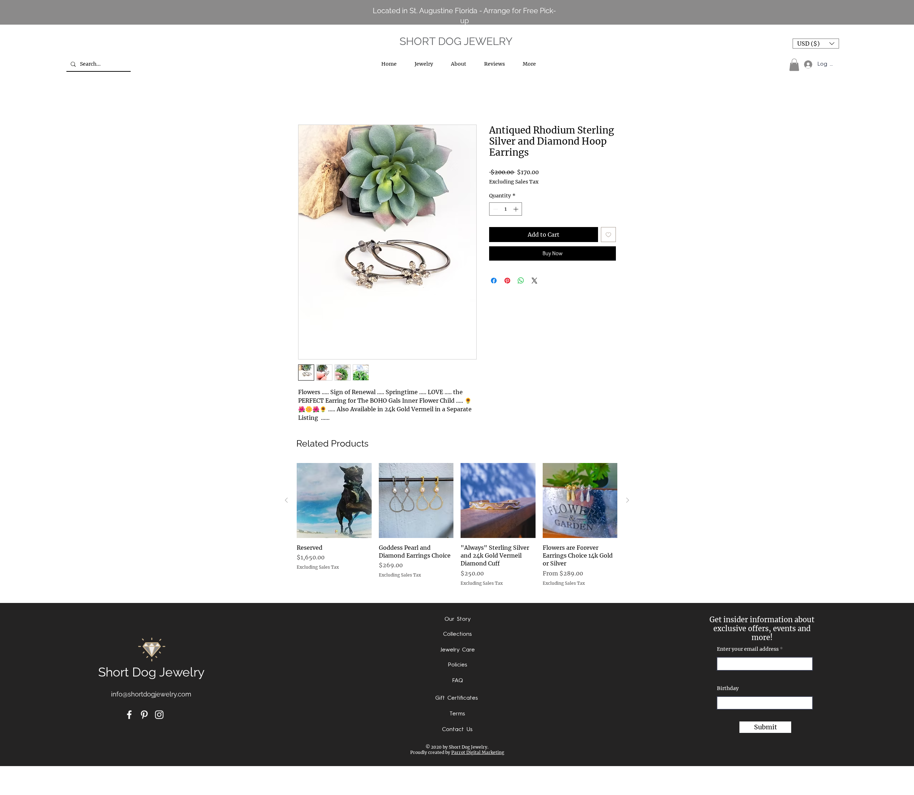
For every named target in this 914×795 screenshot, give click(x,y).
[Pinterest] (144, 714)
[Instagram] (159, 714)
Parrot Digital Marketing (477, 752)
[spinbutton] (505, 209)
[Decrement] (494, 209)
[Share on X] (534, 280)
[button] (816, 44)
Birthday (728, 688)
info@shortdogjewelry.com (151, 694)
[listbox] (816, 44)
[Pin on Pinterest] (507, 280)
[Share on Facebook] (493, 280)
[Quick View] (334, 500)
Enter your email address (748, 648)
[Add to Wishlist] (608, 234)
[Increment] (516, 209)
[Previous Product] (286, 500)
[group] (457, 529)
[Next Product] (627, 500)
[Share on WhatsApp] (521, 280)
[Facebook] (129, 714)
